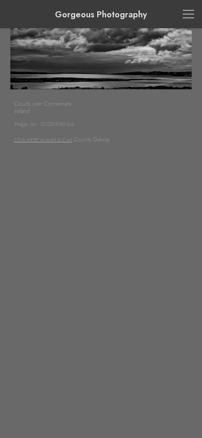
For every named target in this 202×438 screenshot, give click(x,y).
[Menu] (188, 14)
